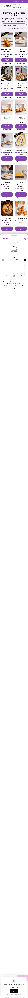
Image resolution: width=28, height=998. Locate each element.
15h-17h (22, 285)
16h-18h (13, 288)
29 (21, 275)
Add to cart (7, 60)
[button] (17, 4)
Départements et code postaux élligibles (14, 28)
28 (17, 275)
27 (14, 275)
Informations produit (7, 63)
